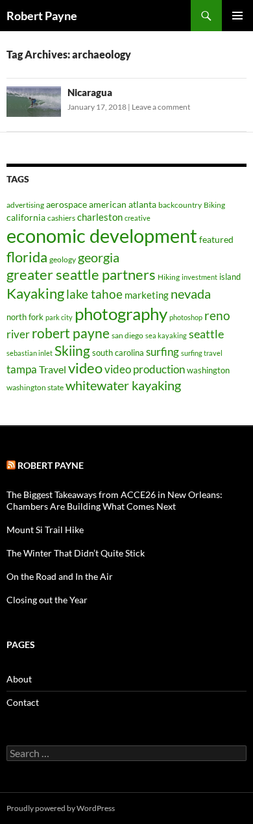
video (85, 368)
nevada (191, 293)
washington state (35, 387)
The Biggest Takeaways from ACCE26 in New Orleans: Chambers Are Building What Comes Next (114, 500)
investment (199, 277)
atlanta (142, 204)
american (107, 204)
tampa (21, 369)
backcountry (180, 205)
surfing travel (202, 353)
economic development (101, 235)
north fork (24, 317)
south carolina (118, 352)
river (18, 334)
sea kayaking (166, 335)
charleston (100, 217)
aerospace (66, 204)
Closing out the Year (47, 599)
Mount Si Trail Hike (45, 529)
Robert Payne (41, 15)
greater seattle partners (81, 274)
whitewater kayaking (123, 385)
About (19, 678)
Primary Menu (237, 15)
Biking (214, 205)
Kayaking (35, 293)
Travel (52, 369)
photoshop (185, 317)
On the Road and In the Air (59, 576)
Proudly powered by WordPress (60, 808)
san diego (127, 335)
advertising (25, 205)
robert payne (71, 333)
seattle (206, 334)
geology (62, 259)
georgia (98, 257)
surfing (162, 351)
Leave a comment (161, 107)
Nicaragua (89, 92)
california (25, 217)
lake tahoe (94, 293)
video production (144, 369)
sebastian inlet (29, 353)
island (230, 276)
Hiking (169, 277)
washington (208, 370)
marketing (147, 295)
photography (121, 313)
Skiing (72, 350)
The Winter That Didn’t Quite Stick (75, 552)
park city (59, 317)
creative (138, 218)
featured (216, 239)
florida (26, 257)
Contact (22, 702)
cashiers (61, 218)
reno (217, 315)
